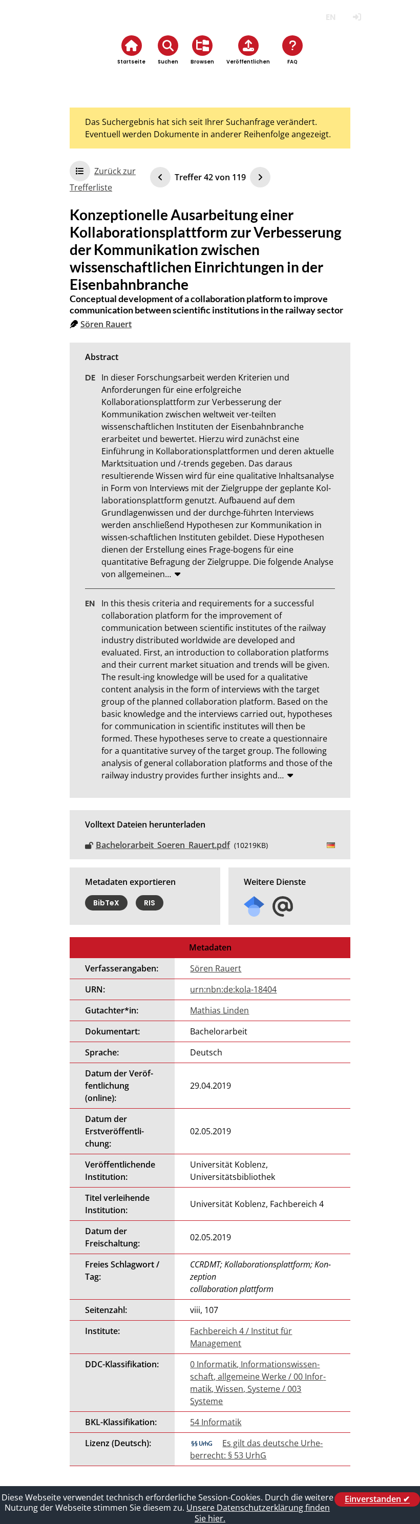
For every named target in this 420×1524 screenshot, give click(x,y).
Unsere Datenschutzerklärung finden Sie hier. (258, 1513)
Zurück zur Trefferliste (103, 179)
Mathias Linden (219, 1010)
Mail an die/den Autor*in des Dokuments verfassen (282, 907)
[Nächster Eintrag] (260, 177)
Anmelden (357, 17)
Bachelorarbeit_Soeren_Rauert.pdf (163, 845)
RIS (149, 903)
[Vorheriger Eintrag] (160, 177)
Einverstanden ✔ (377, 1499)
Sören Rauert (106, 324)
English (331, 17)
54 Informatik (215, 1422)
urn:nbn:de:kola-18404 (233, 989)
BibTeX (106, 903)
